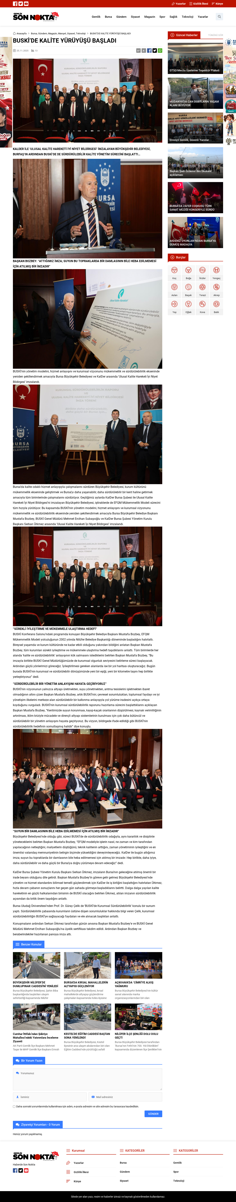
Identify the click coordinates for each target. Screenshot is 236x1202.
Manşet (62, 33)
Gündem (42, 33)
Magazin (52, 33)
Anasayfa (22, 33)
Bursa (34, 33)
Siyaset (71, 33)
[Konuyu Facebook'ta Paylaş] (149, 50)
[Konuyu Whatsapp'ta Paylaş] (160, 50)
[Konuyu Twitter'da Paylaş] (154, 50)
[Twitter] (20, 3)
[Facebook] (15, 3)
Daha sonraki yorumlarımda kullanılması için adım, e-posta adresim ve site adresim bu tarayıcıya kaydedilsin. (77, 1106)
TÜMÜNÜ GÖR (215, 35)
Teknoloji (81, 33)
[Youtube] (26, 3)
